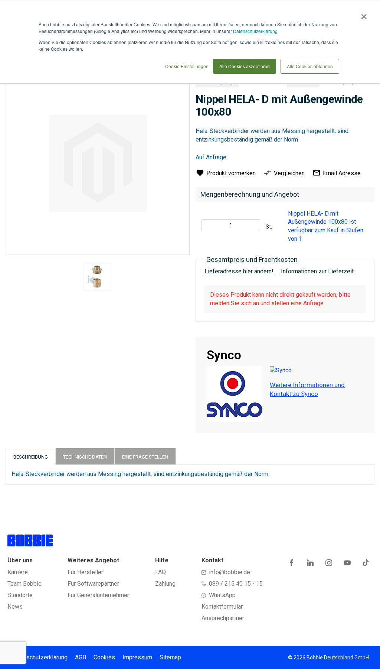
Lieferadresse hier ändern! (238, 271)
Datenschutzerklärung (255, 31)
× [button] (362, 14)
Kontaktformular (222, 606)
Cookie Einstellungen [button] (187, 66)
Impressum (137, 657)
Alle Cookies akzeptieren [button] (244, 66)
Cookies (104, 657)
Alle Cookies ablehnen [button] (310, 66)
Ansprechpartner (223, 618)
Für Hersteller (85, 572)
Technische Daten (85, 457)
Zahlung (165, 583)
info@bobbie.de (229, 572)
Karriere (17, 572)
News (15, 606)
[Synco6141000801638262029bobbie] (97, 277)
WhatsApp (222, 595)
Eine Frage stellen (145, 457)
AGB (80, 657)
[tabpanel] (96, 278)
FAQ (160, 572)
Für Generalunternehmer (98, 595)
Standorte (20, 595)
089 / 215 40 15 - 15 (236, 583)
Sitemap (170, 657)
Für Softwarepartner (93, 583)
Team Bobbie (24, 583)
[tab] (31, 456)
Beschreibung (30, 457)
